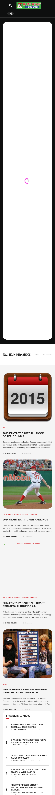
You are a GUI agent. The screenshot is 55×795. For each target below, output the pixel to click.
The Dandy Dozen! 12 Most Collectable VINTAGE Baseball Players (27, 787)
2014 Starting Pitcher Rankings (25, 519)
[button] (47, 783)
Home (37, 355)
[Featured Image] (27, 397)
